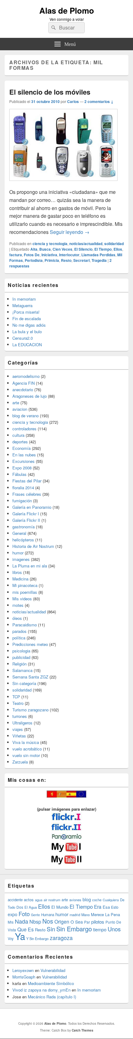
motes (18, 605)
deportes (20, 442)
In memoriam (24, 299)
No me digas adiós (29, 325)
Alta (33, 249)
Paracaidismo (24, 625)
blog (87, 899)
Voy (11, 938)
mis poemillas (24, 592)
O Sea (77, 922)
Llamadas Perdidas (98, 255)
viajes (17, 729)
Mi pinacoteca (24, 585)
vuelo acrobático (27, 749)
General (19, 533)
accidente (15, 899)
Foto (24, 914)
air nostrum (52, 899)
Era (97, 906)
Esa (106, 907)
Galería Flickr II (26, 520)
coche (96, 899)
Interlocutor (69, 255)
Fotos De (32, 255)
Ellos (118, 249)
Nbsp (35, 921)
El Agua (30, 907)
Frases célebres (26, 494)
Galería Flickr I (25, 514)
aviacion (19, 409)
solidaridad (114, 243)
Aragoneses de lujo (29, 396)
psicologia (21, 651)
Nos (47, 921)
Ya (20, 936)
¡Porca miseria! (26, 312)
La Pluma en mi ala (29, 566)
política (18, 638)
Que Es (25, 929)
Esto (114, 907)
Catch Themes (82, 1030)
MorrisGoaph (23, 977)
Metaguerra (22, 305)
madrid (75, 914)
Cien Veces (62, 249)
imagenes (21, 559)
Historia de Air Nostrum (33, 546)
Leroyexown (23, 970)
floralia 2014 (23, 487)
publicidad (21, 657)
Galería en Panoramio (31, 507)
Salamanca (22, 670)
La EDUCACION (27, 344)
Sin (51, 929)
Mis (11, 922)
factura (15, 255)
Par (87, 922)
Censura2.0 (22, 338)
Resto (66, 260)
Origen (61, 921)
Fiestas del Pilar (26, 481)
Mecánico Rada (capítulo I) (52, 997)
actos (29, 899)
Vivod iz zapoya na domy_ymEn (41, 990)
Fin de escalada (26, 318)
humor (18, 553)
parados (19, 631)
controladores (24, 429)
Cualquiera (111, 899)
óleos (17, 618)
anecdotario (22, 389)
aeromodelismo (26, 376)
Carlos (73, 101)
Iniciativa (49, 255)
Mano (85, 914)
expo (12, 914)
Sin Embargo (74, 928)
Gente (35, 914)
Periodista (34, 260)
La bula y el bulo (27, 331)
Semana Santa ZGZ (30, 677)
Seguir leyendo (69, 231)
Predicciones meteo (30, 644)
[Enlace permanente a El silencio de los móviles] (63, 183)
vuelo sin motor (26, 755)
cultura (18, 435)
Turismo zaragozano (30, 710)
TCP (16, 697)
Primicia (52, 260)
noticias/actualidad (85, 243)
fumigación (22, 501)
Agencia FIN (23, 383)
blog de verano (25, 416)
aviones (75, 899)
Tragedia (99, 260)
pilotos (97, 921)
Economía (21, 448)
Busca (45, 249)
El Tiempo (103, 249)
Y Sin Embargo (37, 938)
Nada (21, 921)
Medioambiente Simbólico (51, 983)
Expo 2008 (22, 468)
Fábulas (19, 474)
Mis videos (22, 599)
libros (17, 572)
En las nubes (24, 455)
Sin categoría (24, 683)
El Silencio (83, 249)
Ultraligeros (22, 723)
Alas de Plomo (66, 10)
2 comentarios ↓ (99, 101)
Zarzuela (20, 762)
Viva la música (25, 742)
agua (38, 899)
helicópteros (23, 540)
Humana (47, 914)
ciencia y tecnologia (49, 243)
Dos (19, 907)
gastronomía (23, 527)
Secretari (81, 260)
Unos (114, 929)
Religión (19, 664)
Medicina (20, 579)
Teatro (18, 703)
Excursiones (23, 461)
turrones (19, 716)
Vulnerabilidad (53, 970)
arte (15, 402)
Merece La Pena (105, 914)
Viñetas (19, 736)
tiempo (99, 929)
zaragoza (61, 938)
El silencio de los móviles (49, 92)
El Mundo (59, 907)
